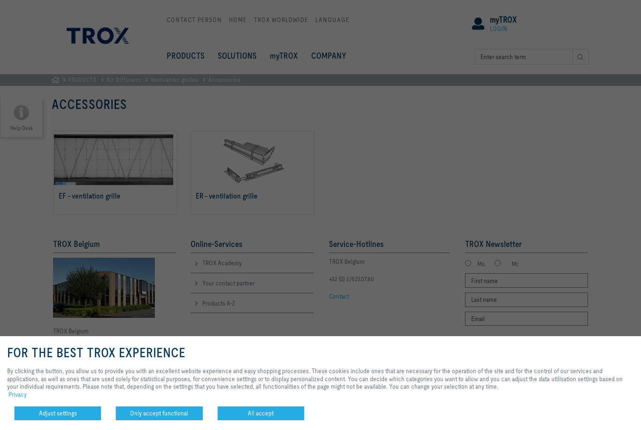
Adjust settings (58, 413)
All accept (261, 413)
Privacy (17, 394)
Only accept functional (159, 413)
